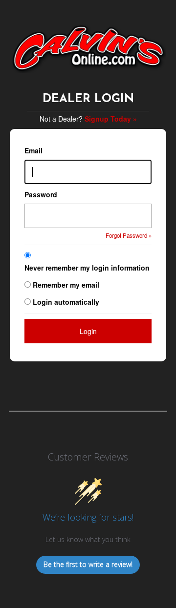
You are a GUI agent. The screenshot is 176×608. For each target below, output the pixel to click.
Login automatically (67, 302)
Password (40, 194)
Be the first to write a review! (88, 564)
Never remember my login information (87, 268)
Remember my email (66, 285)
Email (33, 150)
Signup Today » (111, 119)
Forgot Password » (129, 235)
